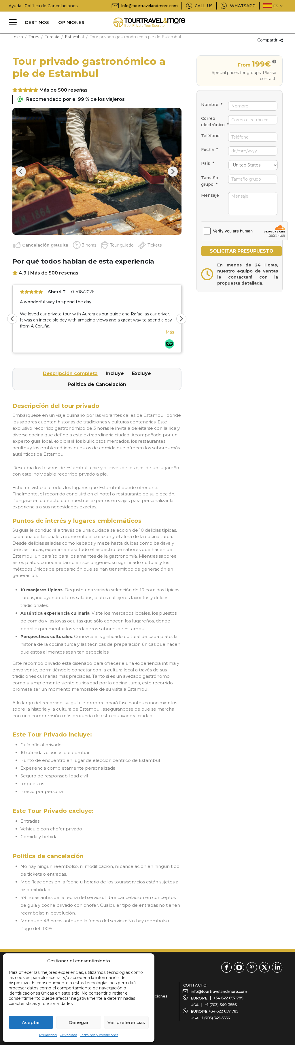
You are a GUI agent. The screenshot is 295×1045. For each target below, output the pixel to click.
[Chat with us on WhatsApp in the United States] (215, 1018)
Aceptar (31, 1022)
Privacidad (48, 1035)
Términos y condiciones (99, 1035)
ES (275, 5)
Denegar (79, 1022)
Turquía (52, 36)
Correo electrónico (214, 121)
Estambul (74, 36)
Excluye (141, 373)
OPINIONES (71, 22)
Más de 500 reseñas (63, 90)
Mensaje (210, 195)
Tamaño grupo (209, 181)
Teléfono (210, 135)
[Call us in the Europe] (228, 998)
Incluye (115, 373)
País (207, 163)
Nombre (211, 104)
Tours (34, 36)
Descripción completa (70, 373)
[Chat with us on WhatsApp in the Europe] (224, 1011)
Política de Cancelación (97, 384)
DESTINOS (37, 22)
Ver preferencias (126, 1022)
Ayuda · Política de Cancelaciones (43, 5)
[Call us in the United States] (221, 1004)
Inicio (17, 36)
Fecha (209, 149)
